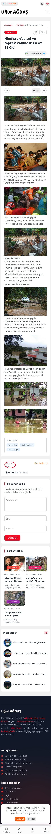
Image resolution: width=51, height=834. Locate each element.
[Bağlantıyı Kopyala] (35, 32)
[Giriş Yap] (47, 4)
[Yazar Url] (27, 53)
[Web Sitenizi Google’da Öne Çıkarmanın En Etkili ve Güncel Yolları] (25, 643)
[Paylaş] (7, 90)
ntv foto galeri (27, 445)
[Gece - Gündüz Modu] (42, 5)
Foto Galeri (20, 25)
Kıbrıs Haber (16, 728)
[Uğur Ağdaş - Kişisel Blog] (14, 12)
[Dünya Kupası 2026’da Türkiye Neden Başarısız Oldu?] (25, 685)
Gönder (12, 537)
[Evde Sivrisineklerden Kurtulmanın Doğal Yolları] (25, 674)
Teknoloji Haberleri (25, 721)
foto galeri (12, 445)
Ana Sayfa (8, 25)
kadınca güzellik (8, 731)
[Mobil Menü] (47, 12)
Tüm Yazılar (39, 463)
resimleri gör (13, 449)
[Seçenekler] (44, 90)
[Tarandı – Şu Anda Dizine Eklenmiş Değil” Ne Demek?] (25, 653)
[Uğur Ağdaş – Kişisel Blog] (25, 712)
